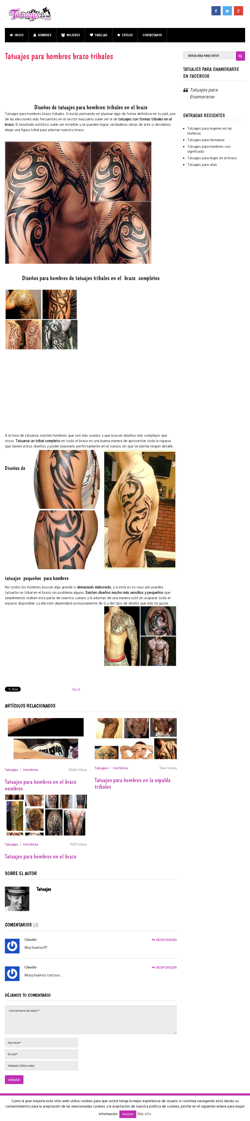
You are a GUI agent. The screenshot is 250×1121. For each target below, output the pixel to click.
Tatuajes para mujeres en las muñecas (209, 131)
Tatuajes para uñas (202, 165)
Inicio (18, 35)
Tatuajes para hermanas (206, 140)
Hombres (44, 35)
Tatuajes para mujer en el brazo (212, 158)
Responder (166, 940)
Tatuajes (11, 770)
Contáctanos (152, 35)
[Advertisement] (91, 87)
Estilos (127, 35)
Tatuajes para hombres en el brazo (40, 856)
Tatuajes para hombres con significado (208, 149)
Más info (144, 1114)
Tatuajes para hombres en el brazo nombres (40, 785)
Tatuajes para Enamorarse (204, 93)
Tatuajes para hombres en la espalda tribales (132, 783)
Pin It (77, 690)
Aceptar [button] (127, 1114)
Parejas (100, 35)
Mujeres (73, 35)
